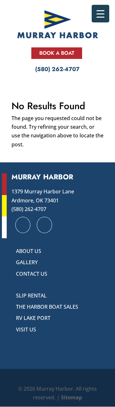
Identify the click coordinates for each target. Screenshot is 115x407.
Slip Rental (31, 295)
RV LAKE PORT (33, 318)
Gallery (27, 262)
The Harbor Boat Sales (47, 306)
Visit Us (26, 329)
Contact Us (31, 273)
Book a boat (56, 53)
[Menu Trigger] (100, 13)
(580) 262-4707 (57, 69)
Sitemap (71, 397)
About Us (28, 251)
